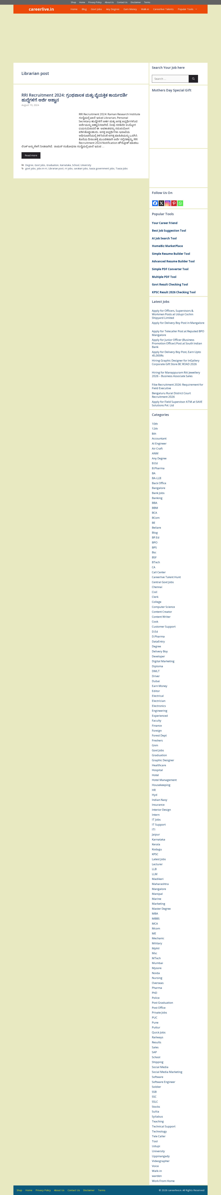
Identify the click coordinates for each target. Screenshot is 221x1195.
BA (153, 473)
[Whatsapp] (180, 203)
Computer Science (163, 607)
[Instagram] (168, 203)
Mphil (156, 948)
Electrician (158, 701)
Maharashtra (160, 884)
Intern (156, 815)
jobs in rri (42, 168)
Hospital (157, 770)
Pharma (157, 988)
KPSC (155, 854)
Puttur (156, 1027)
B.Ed (155, 463)
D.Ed (155, 631)
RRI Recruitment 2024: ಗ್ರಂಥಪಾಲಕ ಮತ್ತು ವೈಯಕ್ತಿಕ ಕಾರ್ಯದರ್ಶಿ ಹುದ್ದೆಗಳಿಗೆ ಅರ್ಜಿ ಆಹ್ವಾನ (74, 97)
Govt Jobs (96, 9)
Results (156, 1042)
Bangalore (158, 488)
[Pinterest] (174, 203)
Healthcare (159, 765)
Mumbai (157, 963)
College (156, 602)
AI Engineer (159, 443)
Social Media (160, 1067)
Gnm (155, 745)
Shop (73, 2)
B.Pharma (158, 468)
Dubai (156, 681)
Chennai (157, 587)
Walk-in (145, 9)
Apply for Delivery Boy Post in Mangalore (178, 323)
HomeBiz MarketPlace (167, 246)
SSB (154, 1092)
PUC (154, 1017)
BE (153, 523)
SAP (154, 1052)
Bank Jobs (158, 493)
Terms (147, 2)
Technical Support (163, 1126)
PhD (154, 993)
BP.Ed (155, 537)
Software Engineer (163, 1082)
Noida (156, 973)
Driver (156, 676)
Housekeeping (161, 785)
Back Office (159, 483)
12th (155, 428)
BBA (154, 503)
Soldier (156, 1087)
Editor (156, 691)
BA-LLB (156, 478)
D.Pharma (158, 636)
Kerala (156, 844)
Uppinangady (161, 1156)
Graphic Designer (163, 760)
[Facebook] (155, 203)
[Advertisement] (110, 37)
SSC (154, 1096)
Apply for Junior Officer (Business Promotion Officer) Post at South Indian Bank (177, 343)
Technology (159, 1131)
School (75, 165)
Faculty (156, 720)
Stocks (156, 1106)
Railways (157, 1037)
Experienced (160, 716)
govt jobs (30, 168)
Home (82, 2)
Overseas (158, 983)
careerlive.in (41, 9)
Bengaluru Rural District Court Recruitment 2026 (171, 395)
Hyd (154, 795)
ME (154, 933)
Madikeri (158, 879)
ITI (153, 829)
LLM (154, 874)
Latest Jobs (159, 859)
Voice (155, 1166)
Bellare (156, 527)
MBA (155, 913)
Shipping (157, 1062)
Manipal (157, 894)
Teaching (158, 1121)
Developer (158, 656)
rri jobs (69, 168)
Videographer (161, 1161)
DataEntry (158, 641)
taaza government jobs (101, 168)
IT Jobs (156, 819)
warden (157, 1176)
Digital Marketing (163, 661)
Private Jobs (159, 1012)
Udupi (156, 1146)
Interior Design (161, 809)
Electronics (159, 706)
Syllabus (157, 1116)
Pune (155, 1022)
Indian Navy (159, 800)
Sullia (155, 1111)
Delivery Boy (160, 651)
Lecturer (157, 864)
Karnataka (65, 165)
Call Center (159, 572)
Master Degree (161, 908)
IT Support (159, 824)
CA (153, 567)
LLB (154, 869)
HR (154, 790)
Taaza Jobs (122, 168)
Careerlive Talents (163, 9)
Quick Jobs (159, 1032)
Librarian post (56, 168)
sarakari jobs (81, 168)
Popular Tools (185, 9)
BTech (156, 562)
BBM (155, 508)
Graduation (52, 165)
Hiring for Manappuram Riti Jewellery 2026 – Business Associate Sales (176, 374)
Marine (156, 899)
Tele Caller (159, 1136)
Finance (157, 725)
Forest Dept (159, 735)
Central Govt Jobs (163, 582)
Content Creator (162, 612)
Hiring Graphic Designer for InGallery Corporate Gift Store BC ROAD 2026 (175, 362)
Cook (155, 621)
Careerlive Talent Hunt (166, 577)
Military (157, 943)
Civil (154, 592)
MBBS (156, 918)
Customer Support (164, 626)
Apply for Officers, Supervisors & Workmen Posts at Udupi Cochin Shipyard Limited (172, 314)
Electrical (158, 696)
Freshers (157, 740)
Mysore (156, 968)
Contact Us (122, 2)
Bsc (154, 552)
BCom (156, 518)
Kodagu (157, 849)
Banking (157, 498)
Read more (31, 155)
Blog (84, 9)
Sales (155, 1047)
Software (157, 1077)
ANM (155, 453)
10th (155, 424)
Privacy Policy (95, 2)
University (86, 165)
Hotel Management (164, 780)
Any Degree (112, 9)
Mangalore (159, 889)
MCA (155, 923)
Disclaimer (136, 2)
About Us (109, 2)
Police (156, 998)
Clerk (155, 597)
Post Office (159, 1007)
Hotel (155, 775)
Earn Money (130, 9)
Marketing (158, 903)
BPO (154, 542)
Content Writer (161, 617)
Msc (154, 953)
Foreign (157, 730)
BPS (154, 547)
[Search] (193, 79)
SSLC (155, 1101)
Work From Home (163, 1181)
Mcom (156, 928)
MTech (156, 958)
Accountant (159, 438)
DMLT (156, 671)
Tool (155, 1141)
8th (154, 433)
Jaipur (156, 834)
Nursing (157, 978)
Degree (29, 165)
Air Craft (157, 448)
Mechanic (158, 938)
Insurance (158, 804)
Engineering (159, 711)
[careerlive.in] (24, 9)
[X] (161, 203)
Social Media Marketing (167, 1072)
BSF (154, 557)
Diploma (157, 666)
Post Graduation (162, 1002)
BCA (154, 513)
